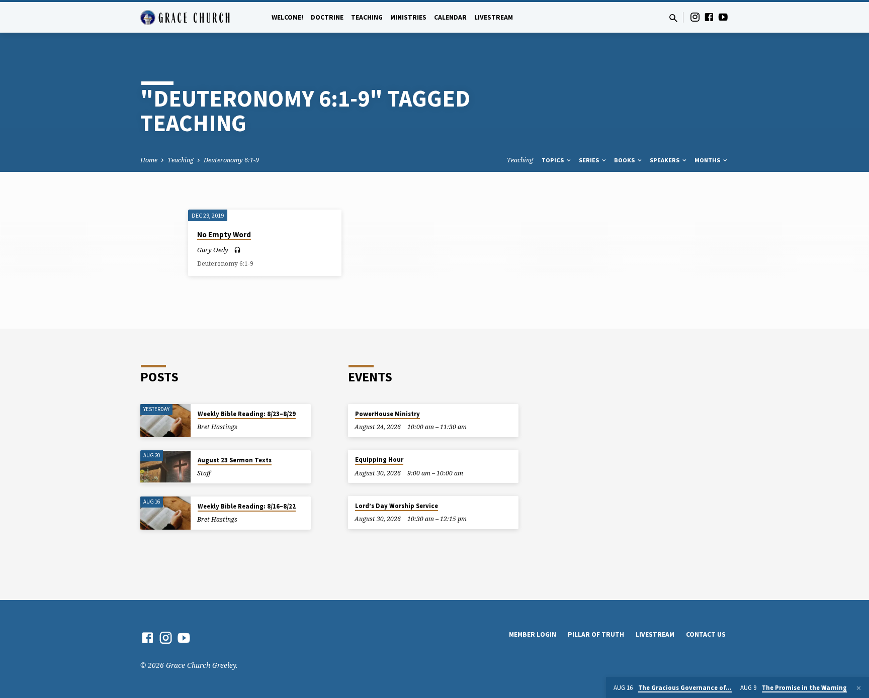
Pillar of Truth (596, 634)
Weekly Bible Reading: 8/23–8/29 (247, 414)
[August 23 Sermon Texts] (165, 467)
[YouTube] (723, 17)
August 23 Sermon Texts (235, 460)
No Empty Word (224, 234)
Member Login (532, 634)
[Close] (858, 687)
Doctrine (327, 17)
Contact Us (706, 634)
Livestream (493, 17)
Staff (204, 473)
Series (589, 160)
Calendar (450, 17)
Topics (553, 160)
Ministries (408, 17)
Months (708, 160)
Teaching (367, 17)
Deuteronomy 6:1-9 (231, 160)
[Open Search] (673, 18)
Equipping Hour (379, 459)
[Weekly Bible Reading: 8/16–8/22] (165, 513)
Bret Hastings (217, 427)
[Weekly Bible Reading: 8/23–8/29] (165, 421)
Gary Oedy (212, 249)
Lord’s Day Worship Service (396, 506)
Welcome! (287, 17)
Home (148, 160)
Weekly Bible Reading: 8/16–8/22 (247, 506)
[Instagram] (695, 17)
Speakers (665, 160)
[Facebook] (709, 17)
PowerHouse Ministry (387, 414)
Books (625, 160)
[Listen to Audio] (237, 250)
